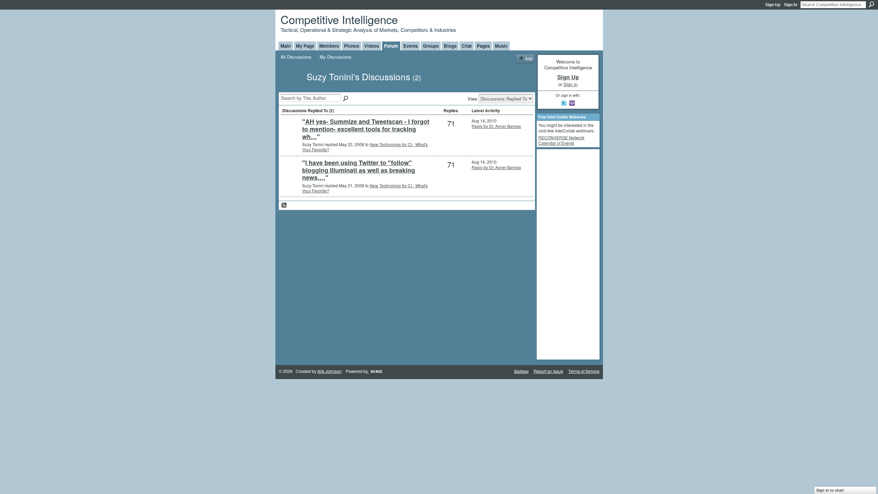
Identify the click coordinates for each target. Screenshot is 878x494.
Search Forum (346, 99)
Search (871, 4)
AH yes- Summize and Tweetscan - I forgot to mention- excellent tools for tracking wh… (365, 129)
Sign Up (772, 4)
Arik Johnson (329, 371)
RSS (284, 205)
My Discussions (336, 57)
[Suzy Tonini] (291, 88)
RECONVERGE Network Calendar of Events (561, 140)
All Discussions (296, 57)
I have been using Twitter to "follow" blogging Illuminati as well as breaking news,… (358, 170)
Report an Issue (548, 371)
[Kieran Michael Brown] (290, 133)
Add (529, 58)
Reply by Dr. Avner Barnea (496, 126)
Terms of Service (584, 371)
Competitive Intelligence (339, 19)
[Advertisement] (565, 254)
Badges (521, 371)
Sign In (790, 4)
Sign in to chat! (830, 490)
